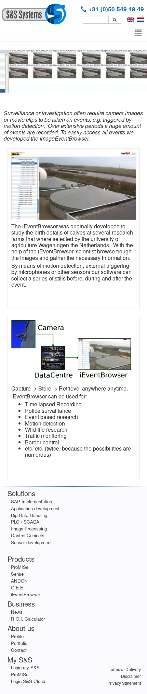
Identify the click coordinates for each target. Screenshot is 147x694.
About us (21, 628)
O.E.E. (18, 587)
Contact (19, 650)
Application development (35, 508)
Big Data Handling (29, 515)
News (17, 612)
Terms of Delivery (125, 669)
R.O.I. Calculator (28, 618)
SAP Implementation (31, 501)
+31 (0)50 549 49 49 (116, 9)
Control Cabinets (27, 535)
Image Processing (29, 528)
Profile (17, 636)
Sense (17, 574)
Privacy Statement (124, 683)
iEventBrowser (25, 594)
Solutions (21, 493)
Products (21, 559)
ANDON (19, 580)
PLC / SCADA (25, 521)
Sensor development (31, 542)
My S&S (20, 660)
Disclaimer (131, 676)
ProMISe (19, 567)
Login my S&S (25, 667)
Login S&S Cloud (28, 681)
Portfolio (19, 643)
